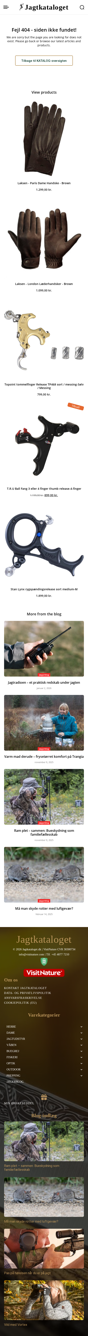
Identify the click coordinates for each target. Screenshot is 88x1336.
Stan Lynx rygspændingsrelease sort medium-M (44, 589)
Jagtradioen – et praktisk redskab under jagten (44, 682)
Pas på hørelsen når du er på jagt (27, 1273)
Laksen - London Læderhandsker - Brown (44, 284)
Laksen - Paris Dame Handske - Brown (44, 183)
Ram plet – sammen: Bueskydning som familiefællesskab (44, 832)
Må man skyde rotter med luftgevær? (44, 908)
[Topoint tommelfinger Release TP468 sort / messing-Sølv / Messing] (44, 340)
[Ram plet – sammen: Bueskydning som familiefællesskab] (44, 797)
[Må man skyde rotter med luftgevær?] (44, 875)
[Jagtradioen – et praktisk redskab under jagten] (44, 649)
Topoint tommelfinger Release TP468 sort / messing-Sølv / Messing (44, 386)
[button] (82, 7)
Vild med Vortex (15, 1325)
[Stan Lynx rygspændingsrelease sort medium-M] (44, 545)
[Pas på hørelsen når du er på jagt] (44, 1248)
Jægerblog (44, 674)
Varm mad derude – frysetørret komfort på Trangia (44, 756)
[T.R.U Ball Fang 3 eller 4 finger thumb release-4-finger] (44, 444)
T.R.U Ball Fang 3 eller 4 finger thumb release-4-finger (44, 489)
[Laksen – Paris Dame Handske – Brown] (44, 138)
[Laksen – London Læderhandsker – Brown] (44, 239)
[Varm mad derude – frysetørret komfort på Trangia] (44, 723)
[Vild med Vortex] (44, 1300)
